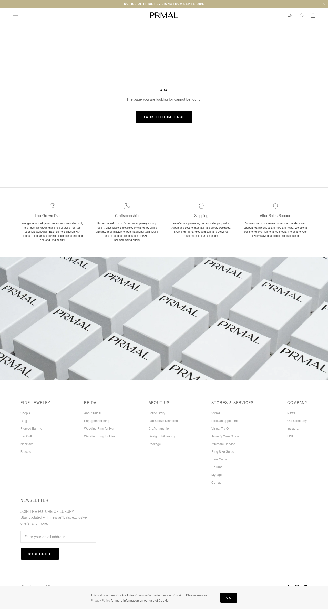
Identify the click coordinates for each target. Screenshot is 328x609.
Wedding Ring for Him (99, 436)
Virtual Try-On (220, 428)
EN (290, 15)
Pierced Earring (31, 428)
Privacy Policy (100, 600)
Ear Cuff (26, 436)
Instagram (294, 428)
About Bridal (92, 413)
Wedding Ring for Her (99, 428)
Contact (216, 482)
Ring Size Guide (222, 451)
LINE (290, 436)
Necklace (27, 443)
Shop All (26, 413)
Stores (215, 413)
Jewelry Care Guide (225, 436)
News (291, 413)
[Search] (302, 15)
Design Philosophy (162, 436)
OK (228, 598)
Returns (216, 467)
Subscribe (40, 554)
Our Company (297, 420)
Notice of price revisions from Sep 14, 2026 (164, 4)
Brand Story (157, 413)
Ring (23, 420)
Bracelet (26, 451)
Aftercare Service (223, 443)
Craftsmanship (159, 428)
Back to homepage (164, 117)
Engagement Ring (96, 420)
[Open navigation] (15, 15)
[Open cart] (313, 15)
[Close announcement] (323, 4)
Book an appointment (226, 420)
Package (155, 443)
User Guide (219, 459)
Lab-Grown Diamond (163, 420)
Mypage (217, 474)
